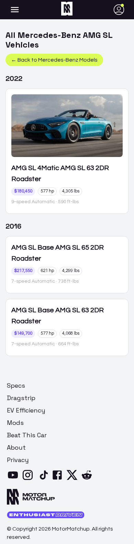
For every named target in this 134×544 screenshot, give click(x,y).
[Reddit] (88, 479)
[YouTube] (14, 479)
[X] (73, 479)
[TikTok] (43, 479)
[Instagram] (29, 479)
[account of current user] (14, 9)
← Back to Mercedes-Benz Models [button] (54, 60)
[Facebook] (58, 479)
